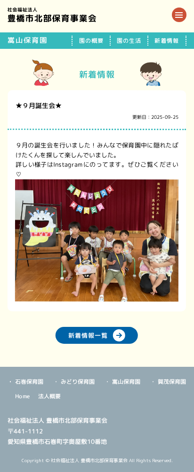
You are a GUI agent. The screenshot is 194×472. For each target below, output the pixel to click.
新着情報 (166, 41)
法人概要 (49, 396)
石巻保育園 (30, 382)
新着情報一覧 (88, 335)
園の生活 (129, 41)
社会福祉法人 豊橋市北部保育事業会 (52, 15)
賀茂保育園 (172, 382)
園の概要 (91, 41)
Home (23, 396)
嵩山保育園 (127, 382)
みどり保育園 (78, 382)
